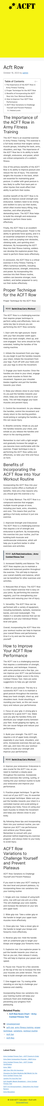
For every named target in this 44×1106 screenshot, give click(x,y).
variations (17, 1031)
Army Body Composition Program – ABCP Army (19, 1059)
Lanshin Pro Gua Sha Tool (12, 1078)
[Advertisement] (22, 35)
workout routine (30, 1031)
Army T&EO (7, 1067)
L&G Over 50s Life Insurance (13, 1070)
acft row (10, 1027)
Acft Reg (10, 1038)
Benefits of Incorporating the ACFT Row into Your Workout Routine (21, 94)
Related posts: (15, 110)
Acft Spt (10, 1034)
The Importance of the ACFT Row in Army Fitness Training (20, 86)
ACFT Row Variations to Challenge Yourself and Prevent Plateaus (21, 106)
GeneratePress (22, 1102)
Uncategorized (13, 1024)
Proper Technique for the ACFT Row (21, 90)
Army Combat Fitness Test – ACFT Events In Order (21, 1056)
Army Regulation (9, 1092)
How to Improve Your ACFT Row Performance (20, 100)
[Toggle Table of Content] (35, 81)
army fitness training (24, 1027)
